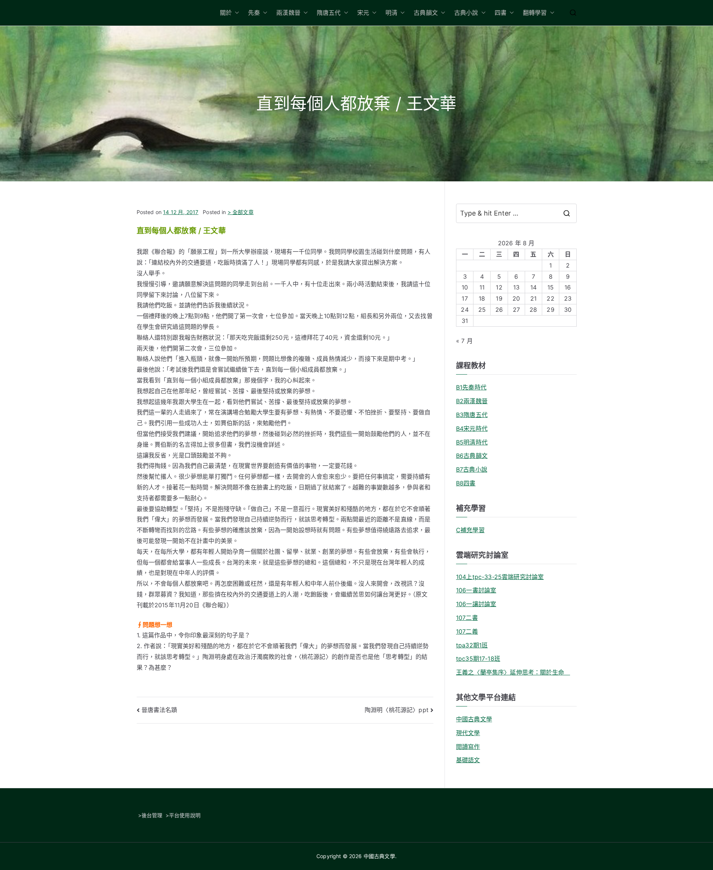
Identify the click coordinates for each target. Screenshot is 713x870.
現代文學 (468, 733)
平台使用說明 (185, 815)
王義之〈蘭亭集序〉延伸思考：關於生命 (513, 672)
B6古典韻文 (472, 455)
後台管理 (152, 815)
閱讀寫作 (468, 746)
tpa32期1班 (472, 645)
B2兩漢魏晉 (472, 401)
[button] (235, 12)
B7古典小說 (471, 469)
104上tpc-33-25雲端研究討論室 (500, 576)
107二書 (467, 617)
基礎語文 (468, 760)
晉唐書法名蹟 (159, 710)
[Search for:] (516, 213)
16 (567, 287)
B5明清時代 (472, 442)
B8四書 (466, 483)
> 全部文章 (241, 212)
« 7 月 (464, 341)
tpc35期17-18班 (478, 658)
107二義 (467, 631)
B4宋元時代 (472, 428)
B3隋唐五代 (472, 414)
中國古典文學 (474, 719)
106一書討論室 (476, 590)
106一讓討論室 (476, 604)
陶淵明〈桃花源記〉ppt (397, 710)
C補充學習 (470, 530)
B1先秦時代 (471, 387)
